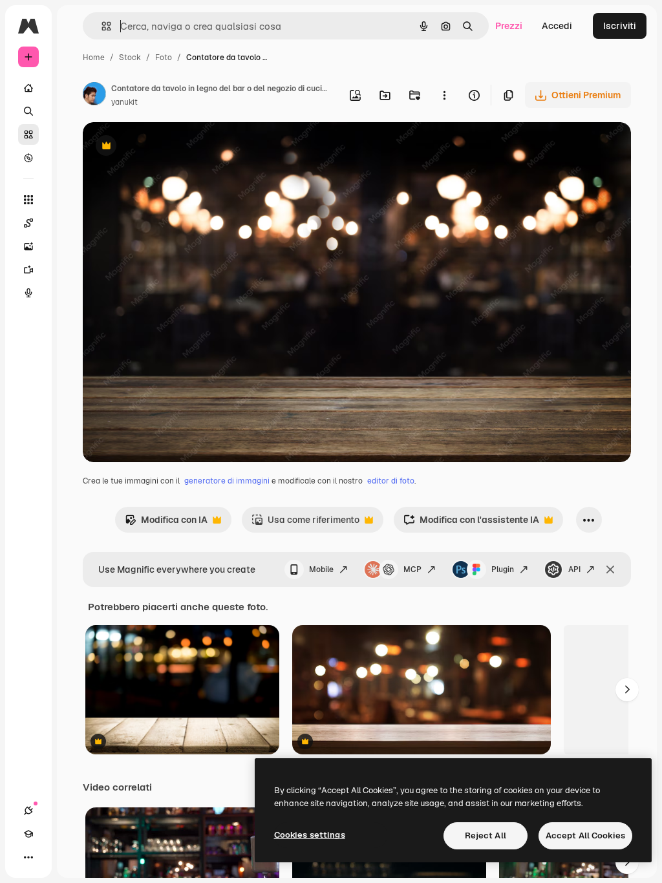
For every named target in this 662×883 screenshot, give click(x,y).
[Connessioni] (28, 810)
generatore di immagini (227, 481)
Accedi (557, 26)
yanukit (124, 102)
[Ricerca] (28, 111)
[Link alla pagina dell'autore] (94, 95)
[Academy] (28, 834)
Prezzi (508, 26)
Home (94, 57)
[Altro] (28, 857)
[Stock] (28, 134)
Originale (168, 147)
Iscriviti (619, 26)
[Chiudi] (610, 569)
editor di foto (390, 481)
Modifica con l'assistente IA (471, 523)
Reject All (485, 835)
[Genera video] (28, 269)
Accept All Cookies (585, 835)
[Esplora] (28, 157)
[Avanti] (627, 689)
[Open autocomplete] (101, 26)
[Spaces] (28, 223)
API (574, 569)
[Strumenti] (28, 199)
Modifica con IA (166, 523)
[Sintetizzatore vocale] (28, 292)
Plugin (502, 569)
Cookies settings (309, 834)
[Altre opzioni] (444, 95)
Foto (163, 57)
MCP (412, 569)
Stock (130, 57)
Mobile (321, 569)
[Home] (28, 88)
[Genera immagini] (28, 246)
